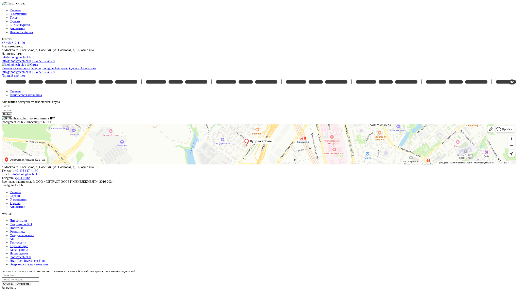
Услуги (14, 17)
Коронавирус (19, 246)
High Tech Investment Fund (28, 260)
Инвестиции (18, 220)
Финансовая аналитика (26, 95)
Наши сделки (19, 253)
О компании (18, 14)
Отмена (8, 283)
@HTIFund (22, 178)
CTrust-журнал (20, 25)
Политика (16, 228)
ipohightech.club (20, 257)
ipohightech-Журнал (55, 68)
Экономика (17, 231)
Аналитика (17, 28)
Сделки (15, 21)
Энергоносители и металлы (29, 264)
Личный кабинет (21, 32)
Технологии (18, 242)
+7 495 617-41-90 (13, 42)
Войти (7, 114)
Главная (15, 10)
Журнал (15, 203)
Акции (14, 238)
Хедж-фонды (19, 249)
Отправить (23, 283)
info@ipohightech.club (16, 57)
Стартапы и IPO (21, 224)
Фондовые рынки (22, 235)
